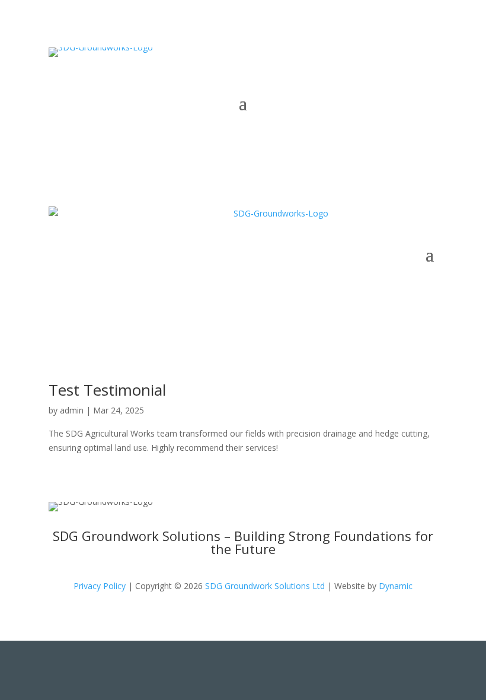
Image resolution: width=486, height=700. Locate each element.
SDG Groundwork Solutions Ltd (265, 585)
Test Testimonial (107, 389)
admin (72, 410)
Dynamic (396, 585)
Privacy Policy (99, 585)
